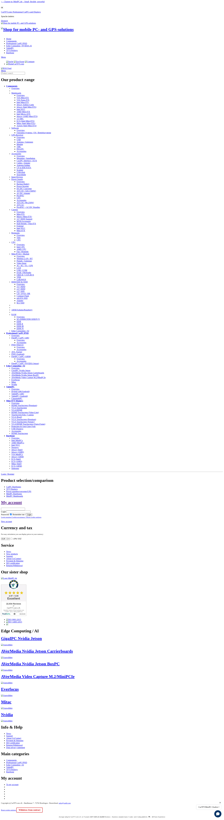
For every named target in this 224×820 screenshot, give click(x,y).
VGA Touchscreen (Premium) (23, 419)
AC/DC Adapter (23, 193)
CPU (19, 240)
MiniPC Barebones (14, 494)
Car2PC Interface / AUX (27, 161)
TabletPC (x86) (17, 394)
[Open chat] (217, 813)
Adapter (20, 300)
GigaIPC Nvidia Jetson (20, 370)
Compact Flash (23, 296)
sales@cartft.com (65, 803)
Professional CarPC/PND (16, 43)
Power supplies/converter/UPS (18, 491)
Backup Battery (23, 184)
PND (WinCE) (17, 345)
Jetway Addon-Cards (25, 105)
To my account (12, 784)
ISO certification (13, 563)
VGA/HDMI (16, 410)
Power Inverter (23, 186)
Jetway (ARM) (17, 457)
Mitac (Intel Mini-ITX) (26, 123)
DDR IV (20, 328)
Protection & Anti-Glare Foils (23, 426)
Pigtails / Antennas (24, 261)
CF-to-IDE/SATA (24, 168)
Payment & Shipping (14, 561)
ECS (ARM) (16, 466)
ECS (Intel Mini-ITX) (25, 121)
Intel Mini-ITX (23, 102)
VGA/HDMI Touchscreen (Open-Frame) (28, 424)
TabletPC (10, 48)
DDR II (20, 324)
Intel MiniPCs (17, 440)
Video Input (21, 263)
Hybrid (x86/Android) (20, 391)
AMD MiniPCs (17, 443)
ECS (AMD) (16, 461)
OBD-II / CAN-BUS (25, 275)
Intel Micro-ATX (23, 114)
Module (20, 144)
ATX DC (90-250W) (25, 203)
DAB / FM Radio (24, 272)
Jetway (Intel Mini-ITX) (26, 107)
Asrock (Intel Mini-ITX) (27, 126)
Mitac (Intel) (16, 464)
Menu (3, 57)
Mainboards (16, 93)
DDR (19, 321)
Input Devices (17, 177)
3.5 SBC (20, 119)
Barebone (10, 53)
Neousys (15, 447)
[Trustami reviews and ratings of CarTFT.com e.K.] (13, 615)
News (8, 551)
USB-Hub (21, 172)
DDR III (20, 326)
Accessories (21, 151)
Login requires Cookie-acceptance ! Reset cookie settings (21, 517)
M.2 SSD (20, 303)
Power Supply (17, 179)
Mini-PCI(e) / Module (20, 254)
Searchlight (21, 175)
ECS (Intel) (16, 459)
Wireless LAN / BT (25, 258)
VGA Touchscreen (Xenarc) (23, 422)
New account (6, 521)
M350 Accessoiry (24, 221)
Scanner (20, 170)
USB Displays (17, 429)
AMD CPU (21, 249)
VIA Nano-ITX (23, 100)
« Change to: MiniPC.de (23, 2)
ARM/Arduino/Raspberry (22, 310)
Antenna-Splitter (23, 165)
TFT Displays (12, 489)
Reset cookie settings (8, 810)
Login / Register (7, 474)
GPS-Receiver (17, 135)
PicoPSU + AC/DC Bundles (28, 207)
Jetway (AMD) (17, 452)
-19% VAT (17, 539)
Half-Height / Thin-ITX (26, 224)
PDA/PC (20, 149)
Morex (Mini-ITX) (24, 217)
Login (3, 512)
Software (15, 128)
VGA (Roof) (16, 417)
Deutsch (4, 21)
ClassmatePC (16, 398)
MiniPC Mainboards (14, 496)
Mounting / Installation (26, 158)
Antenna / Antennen (25, 142)
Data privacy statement (15, 747)
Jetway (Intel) (17, 450)
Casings (14, 210)
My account (11, 502)
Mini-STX (21, 231)
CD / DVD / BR (23, 293)
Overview (15, 88)
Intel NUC (21, 109)
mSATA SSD (22, 298)
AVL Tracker (16, 352)
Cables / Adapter (23, 163)
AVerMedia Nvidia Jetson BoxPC (25, 375)
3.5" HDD (21, 286)
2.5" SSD (20, 291)
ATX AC (20, 205)
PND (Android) (17, 354)
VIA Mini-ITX (23, 98)
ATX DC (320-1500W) (26, 191)
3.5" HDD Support (24, 219)
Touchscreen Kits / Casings (22, 415)
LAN (19, 268)
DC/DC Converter (24, 189)
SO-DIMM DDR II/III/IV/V (28, 319)
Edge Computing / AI (20, 331)
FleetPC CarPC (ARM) (21, 356)
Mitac (13, 382)
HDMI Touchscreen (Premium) (24, 405)
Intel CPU (21, 247)
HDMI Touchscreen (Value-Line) (25, 412)
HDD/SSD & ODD (19, 282)
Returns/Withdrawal (14, 565)
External (20, 226)
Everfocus (15, 380)
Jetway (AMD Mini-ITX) (27, 116)
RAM (13, 314)
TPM (19, 277)
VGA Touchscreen (19, 408)
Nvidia (14, 384)
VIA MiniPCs (17, 454)
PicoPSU (20, 196)
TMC (19, 147)
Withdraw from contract (29, 810)
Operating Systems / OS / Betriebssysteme (34, 133)
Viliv (19, 238)
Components (11, 41)
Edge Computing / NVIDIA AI (19, 46)
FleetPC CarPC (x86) (20, 338)
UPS (18, 198)
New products (12, 554)
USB (19, 140)
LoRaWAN (21, 279)
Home (8, 39)
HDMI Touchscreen (19, 433)
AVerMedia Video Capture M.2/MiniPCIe (28, 377)
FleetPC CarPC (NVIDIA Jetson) (25, 363)
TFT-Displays (12, 50)
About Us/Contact (13, 558)
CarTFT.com (18, 64)
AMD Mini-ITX (23, 112)
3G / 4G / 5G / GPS (25, 265)
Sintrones (15, 468)
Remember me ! (19, 514)
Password (5, 514)
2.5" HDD (21, 289)
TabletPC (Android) (19, 396)
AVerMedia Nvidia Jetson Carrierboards (27, 373)
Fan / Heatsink (23, 251)
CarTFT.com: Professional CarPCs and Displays (21, 12)
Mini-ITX (21, 214)
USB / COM (22, 270)
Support (9, 556)
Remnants (15, 233)
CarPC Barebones (13, 487)
